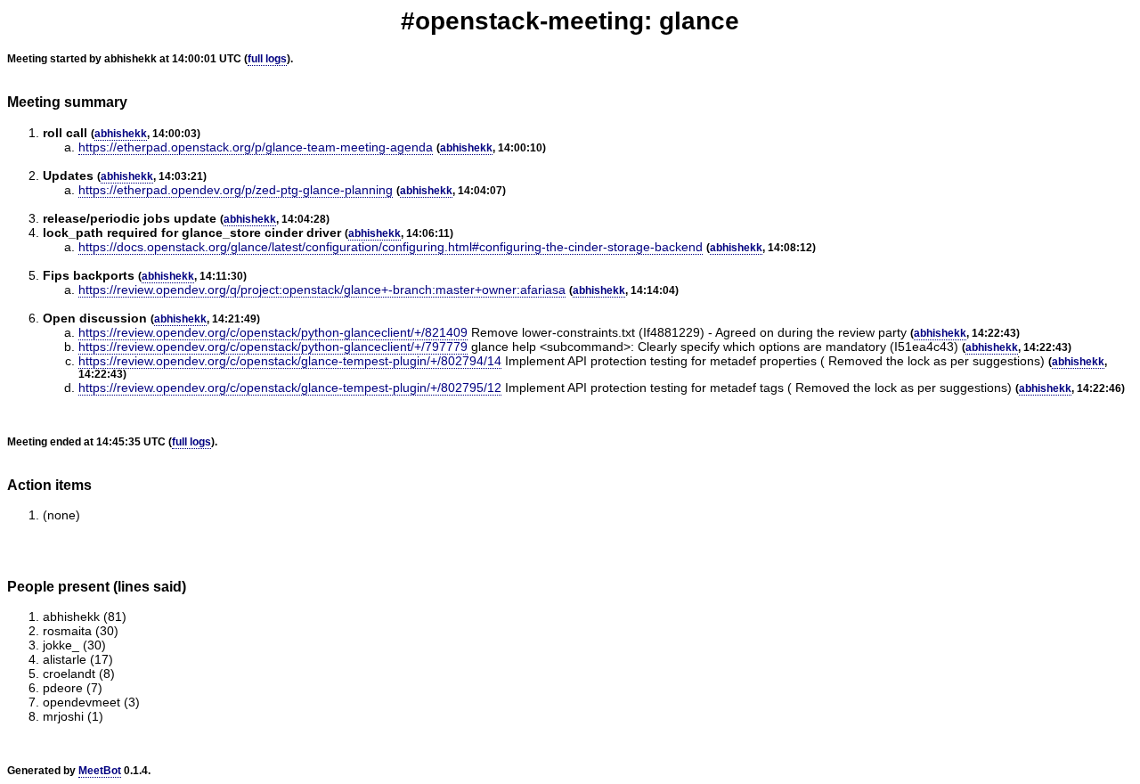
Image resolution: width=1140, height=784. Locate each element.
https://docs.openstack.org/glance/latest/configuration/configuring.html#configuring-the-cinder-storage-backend (390, 247)
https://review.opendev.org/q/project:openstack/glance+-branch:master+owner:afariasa (322, 289)
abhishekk (120, 133)
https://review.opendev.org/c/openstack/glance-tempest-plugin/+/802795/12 (289, 387)
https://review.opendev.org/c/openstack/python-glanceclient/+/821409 (273, 332)
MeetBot (99, 770)
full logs (267, 59)
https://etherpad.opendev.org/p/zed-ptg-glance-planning (235, 190)
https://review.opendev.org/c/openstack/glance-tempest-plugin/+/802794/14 (289, 361)
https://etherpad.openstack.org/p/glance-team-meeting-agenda (255, 147)
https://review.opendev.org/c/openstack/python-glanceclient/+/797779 (273, 346)
